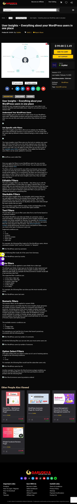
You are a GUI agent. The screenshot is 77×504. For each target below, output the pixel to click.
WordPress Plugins (21, 18)
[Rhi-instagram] (25, 478)
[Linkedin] (47, 478)
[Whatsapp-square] (55, 478)
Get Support (63, 56)
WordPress (64, 82)
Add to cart (62, 52)
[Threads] (29, 478)
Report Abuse (39, 32)
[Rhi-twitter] (32, 478)
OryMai (18, 32)
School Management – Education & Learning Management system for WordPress (62, 411)
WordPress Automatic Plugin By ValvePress (35, 409)
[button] (73, 10)
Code (10, 18)
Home (3, 18)
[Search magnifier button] (57, 10)
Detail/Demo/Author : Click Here (61, 78)
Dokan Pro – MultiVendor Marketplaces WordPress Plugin (11, 410)
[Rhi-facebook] (21, 478)
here (15, 166)
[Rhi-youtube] (44, 478)
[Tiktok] (40, 478)
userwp (64, 87)
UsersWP (58, 87)
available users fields (11, 149)
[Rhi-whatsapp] (51, 478)
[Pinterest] (36, 478)
